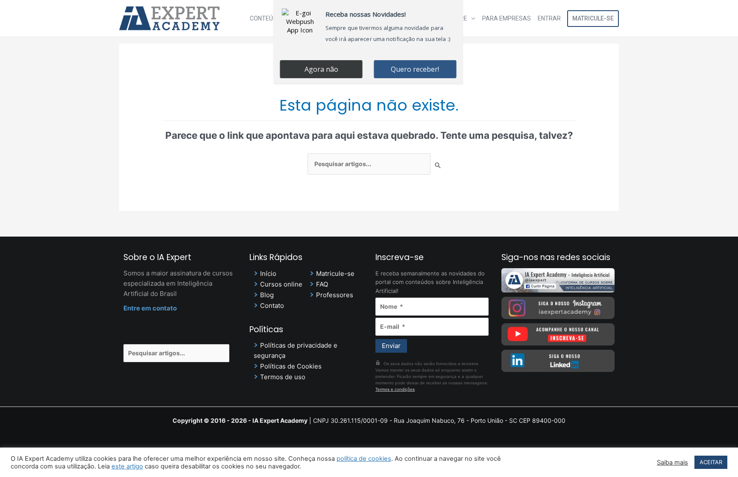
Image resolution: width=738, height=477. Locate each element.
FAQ (322, 284)
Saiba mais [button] (672, 462)
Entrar (549, 18)
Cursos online (281, 284)
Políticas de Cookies (291, 366)
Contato (272, 305)
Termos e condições (395, 389)
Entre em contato (150, 308)
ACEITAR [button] (711, 462)
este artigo (127, 466)
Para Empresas (506, 18)
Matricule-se (593, 18)
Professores (334, 295)
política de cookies (364, 458)
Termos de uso (282, 377)
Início (268, 273)
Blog (267, 295)
